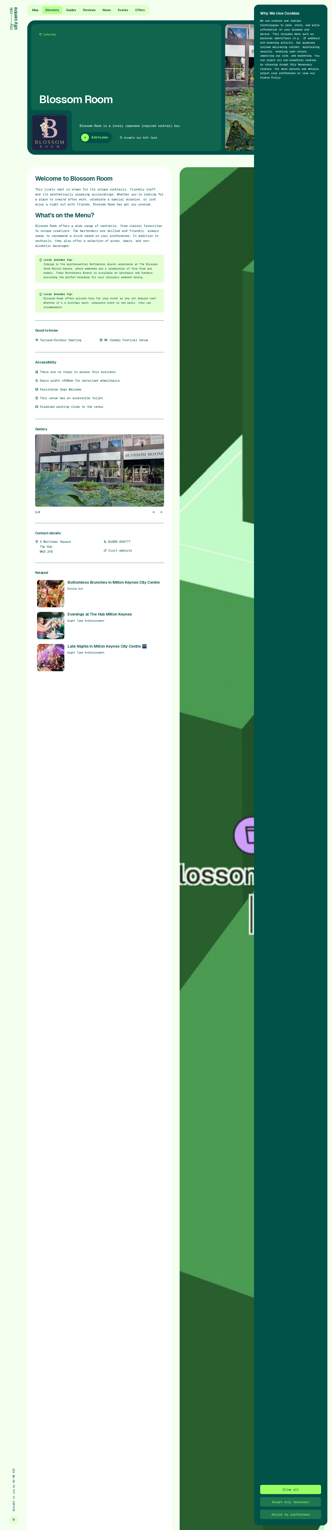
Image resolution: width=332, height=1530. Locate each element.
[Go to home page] (13, 18)
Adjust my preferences (290, 1514)
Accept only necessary (291, 1502)
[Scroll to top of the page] (14, 1520)
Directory (52, 10)
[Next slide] (161, 512)
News (107, 10)
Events (123, 10)
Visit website (120, 550)
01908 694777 (119, 542)
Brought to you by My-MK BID (13, 1489)
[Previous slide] (154, 512)
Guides (71, 10)
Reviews (89, 10)
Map (35, 10)
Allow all (290, 1489)
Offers (140, 10)
